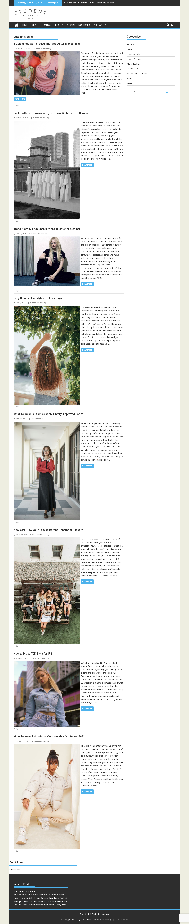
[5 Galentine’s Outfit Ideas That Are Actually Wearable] (47, 53)
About (35, 25)
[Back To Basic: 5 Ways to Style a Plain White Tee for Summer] (47, 122)
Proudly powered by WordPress (76, 919)
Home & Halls (133, 54)
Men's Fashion (133, 63)
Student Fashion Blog (42, 48)
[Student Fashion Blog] (16, 24)
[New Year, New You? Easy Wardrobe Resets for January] (47, 539)
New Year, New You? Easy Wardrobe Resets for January (48, 530)
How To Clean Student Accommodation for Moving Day (40, 904)
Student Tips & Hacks (78, 25)
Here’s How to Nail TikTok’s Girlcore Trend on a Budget (90, 2)
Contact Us (100, 25)
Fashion (47, 25)
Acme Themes (122, 919)
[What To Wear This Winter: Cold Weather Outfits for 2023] (47, 745)
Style (17, 105)
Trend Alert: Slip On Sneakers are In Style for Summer (47, 229)
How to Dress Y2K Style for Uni (33, 653)
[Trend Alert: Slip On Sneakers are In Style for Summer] (47, 238)
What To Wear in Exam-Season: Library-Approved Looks (48, 414)
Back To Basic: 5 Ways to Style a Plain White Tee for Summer (52, 113)
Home (25, 25)
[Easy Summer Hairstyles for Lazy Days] (47, 307)
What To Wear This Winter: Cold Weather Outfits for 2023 (49, 736)
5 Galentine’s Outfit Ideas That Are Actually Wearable (47, 43)
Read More (20, 99)
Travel (130, 83)
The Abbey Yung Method (25, 891)
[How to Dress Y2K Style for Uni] (47, 662)
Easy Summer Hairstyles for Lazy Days (38, 298)
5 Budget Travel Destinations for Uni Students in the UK (40, 901)
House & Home (134, 59)
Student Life (132, 68)
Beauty (59, 25)
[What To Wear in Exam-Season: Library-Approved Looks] (47, 423)
